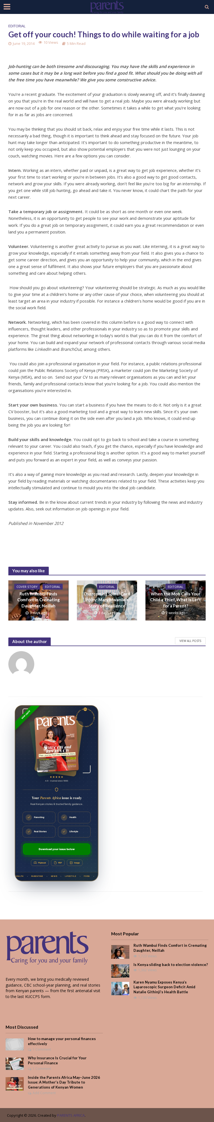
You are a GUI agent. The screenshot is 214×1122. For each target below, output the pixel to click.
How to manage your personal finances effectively (62, 1041)
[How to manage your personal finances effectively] (15, 1044)
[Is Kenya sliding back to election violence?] (120, 970)
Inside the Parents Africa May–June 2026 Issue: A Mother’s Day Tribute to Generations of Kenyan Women (64, 1082)
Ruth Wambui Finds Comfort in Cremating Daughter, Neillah (38, 599)
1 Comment (42, 1049)
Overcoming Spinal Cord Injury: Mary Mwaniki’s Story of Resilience (107, 599)
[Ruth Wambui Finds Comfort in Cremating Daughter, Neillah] (120, 951)
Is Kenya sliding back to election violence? (170, 964)
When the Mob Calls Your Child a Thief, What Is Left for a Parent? (175, 599)
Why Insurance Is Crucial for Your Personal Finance (57, 1060)
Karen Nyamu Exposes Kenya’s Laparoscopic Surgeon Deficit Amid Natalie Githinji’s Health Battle (164, 987)
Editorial (16, 25)
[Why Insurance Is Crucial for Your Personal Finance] (15, 1063)
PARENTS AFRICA (71, 1115)
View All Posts (190, 641)
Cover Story (27, 587)
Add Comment (44, 1093)
